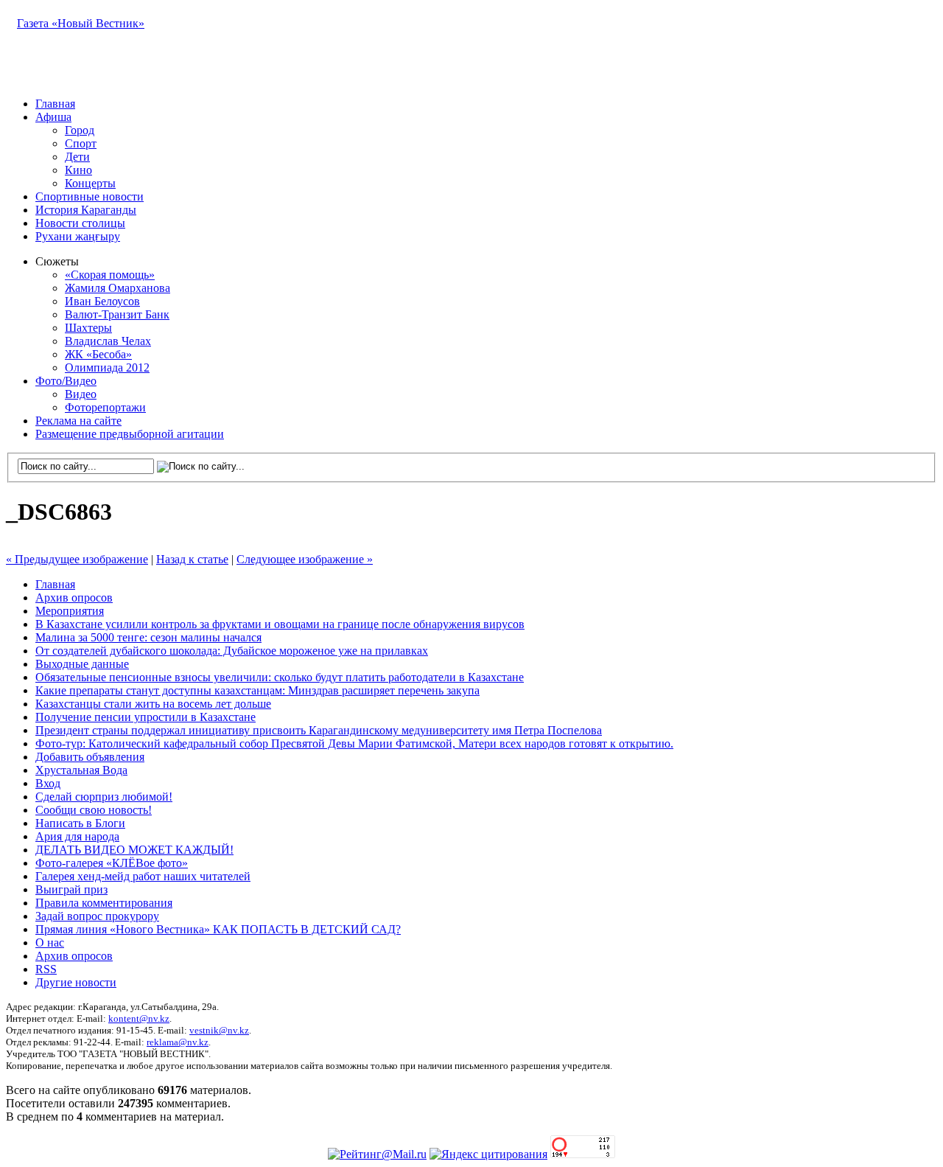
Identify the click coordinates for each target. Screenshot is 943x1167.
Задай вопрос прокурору (97, 916)
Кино (78, 170)
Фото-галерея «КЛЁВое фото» (111, 863)
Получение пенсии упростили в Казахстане (145, 717)
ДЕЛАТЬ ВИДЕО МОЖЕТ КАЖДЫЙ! (134, 849)
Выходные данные (82, 664)
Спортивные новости (89, 196)
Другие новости (75, 982)
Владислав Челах (108, 341)
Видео (81, 394)
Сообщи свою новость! (93, 810)
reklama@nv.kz (177, 1042)
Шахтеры (88, 327)
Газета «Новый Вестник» (80, 23)
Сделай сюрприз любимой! (103, 796)
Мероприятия (69, 611)
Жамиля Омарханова (117, 288)
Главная (55, 103)
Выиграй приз (71, 889)
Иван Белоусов (102, 301)
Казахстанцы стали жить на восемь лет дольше (153, 703)
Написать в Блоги (80, 823)
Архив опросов (74, 597)
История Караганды (85, 209)
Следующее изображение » (304, 559)
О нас (49, 942)
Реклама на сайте (78, 420)
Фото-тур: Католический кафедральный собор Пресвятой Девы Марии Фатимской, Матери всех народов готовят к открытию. (354, 743)
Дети (77, 156)
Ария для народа (77, 836)
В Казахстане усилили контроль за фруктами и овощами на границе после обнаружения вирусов (280, 624)
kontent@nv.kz (138, 1018)
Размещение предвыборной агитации (129, 434)
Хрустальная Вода (81, 770)
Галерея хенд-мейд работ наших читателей (142, 876)
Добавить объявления (89, 756)
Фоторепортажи (105, 407)
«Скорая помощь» (110, 274)
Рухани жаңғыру (77, 236)
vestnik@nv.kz (219, 1030)
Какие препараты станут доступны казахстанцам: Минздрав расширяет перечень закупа (257, 690)
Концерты (90, 183)
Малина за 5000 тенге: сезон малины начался (148, 637)
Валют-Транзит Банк (117, 314)
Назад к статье (192, 559)
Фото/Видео (66, 381)
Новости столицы (80, 223)
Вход (47, 783)
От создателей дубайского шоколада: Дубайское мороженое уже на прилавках (231, 650)
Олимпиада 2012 (107, 367)
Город (79, 130)
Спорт (81, 143)
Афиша (53, 117)
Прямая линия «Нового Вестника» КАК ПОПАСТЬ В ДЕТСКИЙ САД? (218, 929)
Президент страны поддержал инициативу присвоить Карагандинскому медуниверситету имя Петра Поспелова (318, 730)
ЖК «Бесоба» (98, 354)
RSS (46, 969)
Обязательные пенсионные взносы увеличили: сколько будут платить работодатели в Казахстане (279, 677)
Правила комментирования (103, 902)
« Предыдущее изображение (77, 559)
